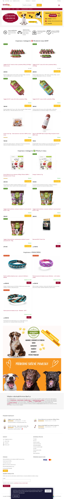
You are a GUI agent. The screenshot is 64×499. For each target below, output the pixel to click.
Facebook (6, 443)
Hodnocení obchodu (37, 443)
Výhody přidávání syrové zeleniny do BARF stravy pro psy (13, 459)
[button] (5, 18)
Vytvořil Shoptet (58, 496)
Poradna (34, 448)
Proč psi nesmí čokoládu (7, 468)
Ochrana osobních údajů (37, 447)
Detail (58, 246)
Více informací (22, 493)
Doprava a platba (36, 442)
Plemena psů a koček (37, 450)
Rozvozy (34, 1)
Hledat (39, 5)
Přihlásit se (6, 485)
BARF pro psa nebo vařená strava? (9, 464)
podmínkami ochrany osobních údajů (21, 483)
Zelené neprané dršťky (7, 461)
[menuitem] (6, 9)
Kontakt (34, 451)
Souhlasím (48, 491)
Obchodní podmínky (37, 445)
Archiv (5, 470)
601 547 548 (7, 441)
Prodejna (28, 1)
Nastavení (16, 496)
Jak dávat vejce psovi (7, 463)
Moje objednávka (36, 453)
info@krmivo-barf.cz (8, 439)
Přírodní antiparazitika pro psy (8, 466)
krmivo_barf (7, 444)
